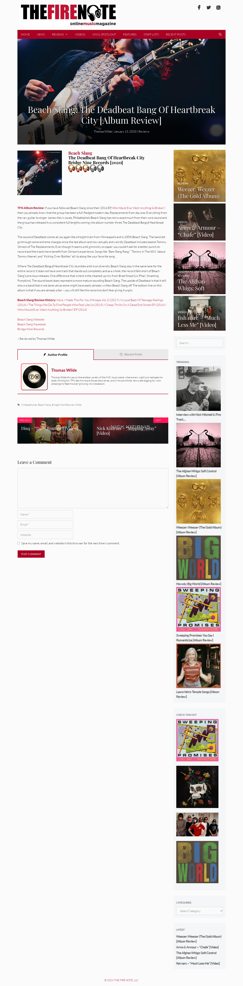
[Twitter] (209, 8)
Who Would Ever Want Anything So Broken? (138, 208)
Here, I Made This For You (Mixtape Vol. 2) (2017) (88, 300)
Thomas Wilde (103, 131)
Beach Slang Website (30, 319)
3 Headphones (29, 404)
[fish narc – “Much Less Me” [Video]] (200, 328)
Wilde (78, 404)
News (41, 34)
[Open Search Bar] (220, 34)
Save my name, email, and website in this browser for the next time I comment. (70, 543)
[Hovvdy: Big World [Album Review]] (197, 880)
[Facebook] (199, 8)
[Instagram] (218, 8)
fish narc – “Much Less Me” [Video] (198, 963)
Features (129, 34)
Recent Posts (176, 34)
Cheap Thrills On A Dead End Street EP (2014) (135, 305)
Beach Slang (44, 404)
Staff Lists (151, 34)
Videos (80, 34)
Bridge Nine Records (30, 329)
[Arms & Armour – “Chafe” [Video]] (200, 238)
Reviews (58, 34)
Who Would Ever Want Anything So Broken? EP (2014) (52, 309)
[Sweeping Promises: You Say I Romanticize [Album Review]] (197, 759)
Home (25, 34)
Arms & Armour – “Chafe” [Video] (197, 947)
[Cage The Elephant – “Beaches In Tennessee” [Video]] (197, 834)
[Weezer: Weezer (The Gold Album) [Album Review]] (200, 199)
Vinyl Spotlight (104, 34)
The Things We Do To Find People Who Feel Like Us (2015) (65, 305)
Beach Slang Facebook (31, 324)
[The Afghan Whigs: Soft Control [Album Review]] (200, 292)
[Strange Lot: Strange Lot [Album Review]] (197, 805)
